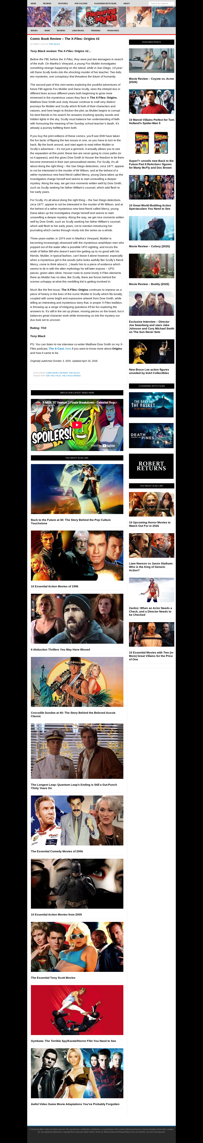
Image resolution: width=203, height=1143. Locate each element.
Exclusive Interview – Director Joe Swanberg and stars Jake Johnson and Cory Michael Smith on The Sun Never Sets (151, 326)
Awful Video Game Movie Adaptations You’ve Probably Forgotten (75, 1104)
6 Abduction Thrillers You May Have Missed (60, 649)
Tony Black (74, 373)
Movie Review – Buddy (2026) (149, 284)
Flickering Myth (101, 17)
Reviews (64, 373)
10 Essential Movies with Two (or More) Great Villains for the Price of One (151, 656)
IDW (47, 376)
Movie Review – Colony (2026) (149, 246)
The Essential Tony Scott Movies (53, 977)
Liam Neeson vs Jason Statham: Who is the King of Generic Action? (151, 567)
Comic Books (52, 373)
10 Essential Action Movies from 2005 (56, 914)
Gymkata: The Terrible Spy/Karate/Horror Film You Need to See (73, 1040)
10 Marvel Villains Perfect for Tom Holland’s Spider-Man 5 (151, 121)
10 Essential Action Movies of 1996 (54, 586)
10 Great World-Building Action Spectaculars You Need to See (150, 207)
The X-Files (55, 376)
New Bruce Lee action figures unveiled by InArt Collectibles (149, 371)
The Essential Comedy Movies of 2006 (57, 851)
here (68, 348)
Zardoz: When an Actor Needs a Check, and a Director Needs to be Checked (150, 611)
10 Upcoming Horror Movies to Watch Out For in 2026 (150, 524)
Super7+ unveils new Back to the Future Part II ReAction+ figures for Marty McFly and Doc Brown (151, 164)
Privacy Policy (123, 1132)
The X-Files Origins (71, 376)
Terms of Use (109, 1132)
